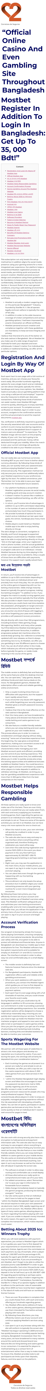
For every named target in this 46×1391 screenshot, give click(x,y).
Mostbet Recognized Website (18, 246)
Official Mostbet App (15, 176)
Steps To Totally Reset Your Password (21, 225)
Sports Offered (13, 248)
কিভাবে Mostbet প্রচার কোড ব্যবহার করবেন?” (20, 202)
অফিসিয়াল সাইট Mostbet (14, 207)
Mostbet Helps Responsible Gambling (21, 184)
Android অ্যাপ (12, 204)
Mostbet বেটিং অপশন (13, 230)
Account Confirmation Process (19, 186)
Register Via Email (14, 251)
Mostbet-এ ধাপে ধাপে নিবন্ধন (15, 253)
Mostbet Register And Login (18, 243)
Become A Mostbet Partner (17, 222)
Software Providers (14, 217)
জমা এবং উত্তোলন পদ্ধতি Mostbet (17, 179)
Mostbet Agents (13, 228)
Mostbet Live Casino (15, 212)
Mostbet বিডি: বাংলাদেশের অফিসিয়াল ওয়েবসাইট (20, 194)
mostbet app (17, 418)
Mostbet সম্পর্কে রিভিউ (14, 181)
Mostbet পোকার (12, 210)
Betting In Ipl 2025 (14, 215)
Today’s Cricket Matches (16, 220)
